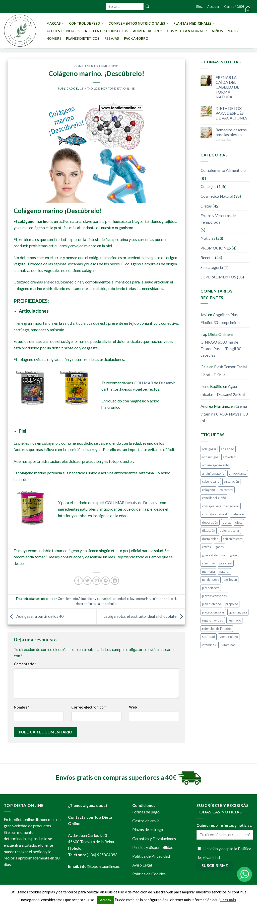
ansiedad (227, 449)
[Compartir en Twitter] (87, 580)
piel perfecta (210, 588)
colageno (208, 490)
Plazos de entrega (147, 829)
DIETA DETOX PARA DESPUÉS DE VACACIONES (231, 113)
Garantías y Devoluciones (154, 838)
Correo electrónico (88, 707)
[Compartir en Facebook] (78, 580)
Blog (199, 7)
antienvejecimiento (215, 465)
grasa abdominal (214, 555)
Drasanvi (166, 382)
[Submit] (147, 6)
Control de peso (84, 23)
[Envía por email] (96, 580)
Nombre (21, 707)
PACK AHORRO (136, 38)
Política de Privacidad (151, 856)
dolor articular (85, 604)
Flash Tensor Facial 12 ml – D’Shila (224, 370)
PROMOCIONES (216, 247)
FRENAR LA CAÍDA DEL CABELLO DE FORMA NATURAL (227, 87)
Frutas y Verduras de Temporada (218, 218)
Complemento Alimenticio (96, 66)
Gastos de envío (146, 820)
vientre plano (229, 637)
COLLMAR (144, 382)
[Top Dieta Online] (20, 30)
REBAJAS (111, 38)
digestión (208, 530)
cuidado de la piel (164, 599)
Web (133, 707)
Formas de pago (146, 811)
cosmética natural (214, 514)
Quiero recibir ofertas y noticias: (224, 825)
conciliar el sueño (214, 498)
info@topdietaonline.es (100, 866)
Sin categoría (212, 267)
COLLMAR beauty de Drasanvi (131, 502)
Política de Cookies (149, 873)
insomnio (208, 563)
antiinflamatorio (213, 473)
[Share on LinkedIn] (115, 580)
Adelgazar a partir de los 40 (39, 616)
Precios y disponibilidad (152, 847)
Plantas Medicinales (192, 23)
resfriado (234, 620)
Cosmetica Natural (185, 31)
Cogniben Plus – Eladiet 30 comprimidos (221, 318)
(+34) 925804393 (102, 854)
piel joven (230, 580)
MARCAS (53, 23)
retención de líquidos (216, 629)
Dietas (206, 205)
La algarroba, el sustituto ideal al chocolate (140, 616)
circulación (231, 481)
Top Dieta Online (121, 88)
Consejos (208, 186)
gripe (233, 555)
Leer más (228, 899)
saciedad (208, 637)
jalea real (225, 563)
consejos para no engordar (220, 506)
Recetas (207, 257)
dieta (238, 522)
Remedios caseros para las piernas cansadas (231, 134)
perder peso (210, 580)
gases (219, 547)
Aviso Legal (142, 864)
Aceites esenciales (63, 31)
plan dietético (211, 604)
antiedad (51, 281)
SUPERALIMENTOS (218, 276)
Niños (217, 31)
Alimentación (146, 31)
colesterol (226, 490)
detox (227, 522)
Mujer (233, 31)
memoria (208, 571)
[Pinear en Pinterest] (105, 580)
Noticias (208, 238)
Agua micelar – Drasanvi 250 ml (223, 390)
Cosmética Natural (217, 196)
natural (224, 571)
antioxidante (237, 473)
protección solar (213, 612)
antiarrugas (210, 457)
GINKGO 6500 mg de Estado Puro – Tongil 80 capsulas (221, 348)
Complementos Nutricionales (136, 23)
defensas (237, 514)
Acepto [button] (105, 900)
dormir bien (210, 539)
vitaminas (228, 645)
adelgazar (209, 449)
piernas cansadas (214, 596)
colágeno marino (138, 599)
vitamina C (209, 645)
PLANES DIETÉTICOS (82, 38)
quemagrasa (238, 612)
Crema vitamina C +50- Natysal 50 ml (224, 413)
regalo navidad (212, 620)
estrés (206, 547)
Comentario (25, 664)
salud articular (106, 604)
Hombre (53, 38)
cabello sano (210, 481)
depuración (210, 522)
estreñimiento (232, 539)
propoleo (231, 604)
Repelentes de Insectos (106, 31)
